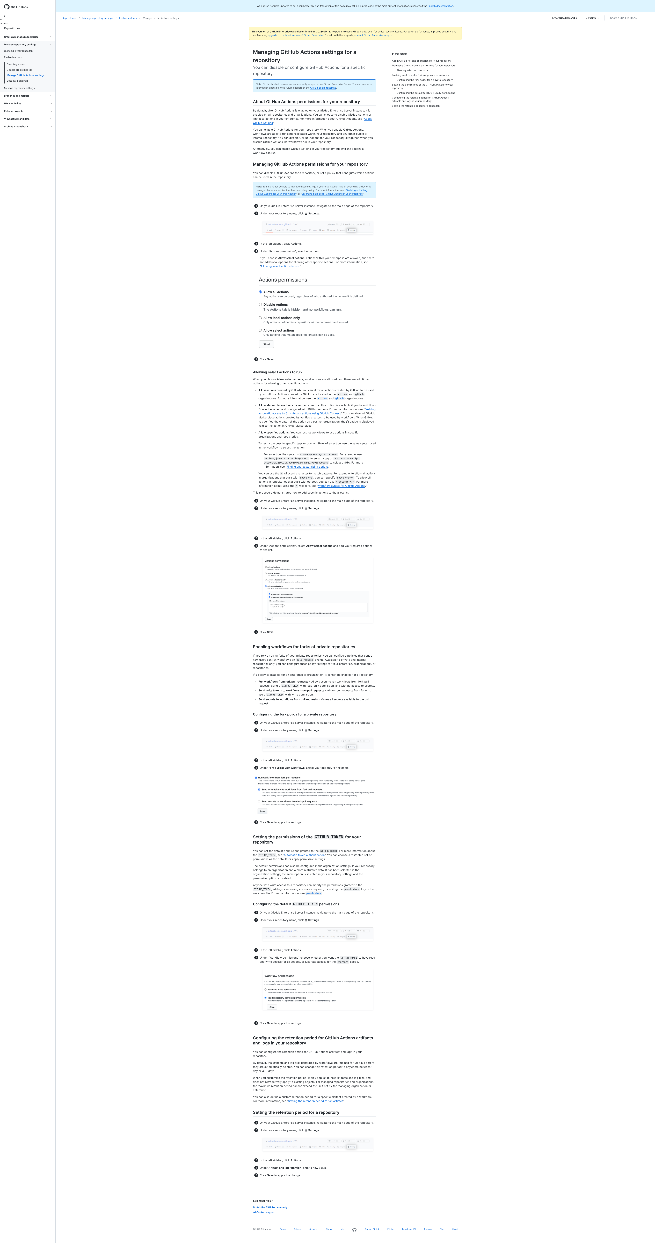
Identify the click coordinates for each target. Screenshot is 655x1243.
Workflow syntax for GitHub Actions (341, 485)
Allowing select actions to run (280, 266)
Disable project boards (19, 69)
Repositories (12, 28)
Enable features (129, 18)
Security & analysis (17, 80)
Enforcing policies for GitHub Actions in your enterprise (332, 193)
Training (428, 1229)
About (455, 1229)
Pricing (390, 1229)
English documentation (440, 5)
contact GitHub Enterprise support (373, 35)
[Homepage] (354, 1230)
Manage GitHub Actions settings (26, 75)
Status (329, 1229)
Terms (283, 1229)
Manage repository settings (99, 18)
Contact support (265, 1212)
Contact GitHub (372, 1229)
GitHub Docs (19, 7)
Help (342, 1229)
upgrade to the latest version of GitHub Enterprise (295, 35)
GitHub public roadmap (323, 87)
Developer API (409, 1229)
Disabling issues (16, 64)
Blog (442, 1229)
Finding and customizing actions (307, 466)
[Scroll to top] (647, 1235)
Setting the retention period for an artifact (315, 1101)
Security (313, 1229)
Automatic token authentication (304, 855)
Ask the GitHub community (272, 1207)
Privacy (297, 1229)
